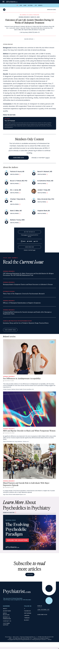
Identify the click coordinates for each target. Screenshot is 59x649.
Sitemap (49, 639)
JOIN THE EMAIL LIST (43, 609)
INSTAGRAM (27, 613)
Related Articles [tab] (28, 39)
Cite (36, 5)
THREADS (27, 618)
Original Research (24, 17)
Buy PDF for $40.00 (29, 232)
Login (34, 250)
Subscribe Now (18, 158)
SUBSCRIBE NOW (42, 614)
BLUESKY (26, 620)
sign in (25, 235)
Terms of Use (15, 636)
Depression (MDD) (51, 9)
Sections (30, 5)
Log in (47, 158)
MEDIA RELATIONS (6, 614)
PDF (17, 5)
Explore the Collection (8, 512)
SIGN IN (39, 606)
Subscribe (30, 574)
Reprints (40, 5)
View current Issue (10, 329)
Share (25, 5)
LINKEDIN (26, 615)
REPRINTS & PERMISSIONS (7, 617)
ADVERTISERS (7, 611)
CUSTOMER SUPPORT (6, 624)
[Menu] (3, 2)
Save (21, 5)
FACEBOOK (27, 611)
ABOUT (5, 608)
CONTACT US (7, 621)
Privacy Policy (8, 636)
